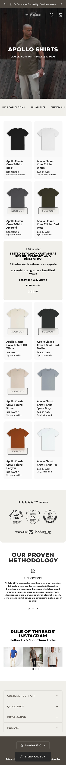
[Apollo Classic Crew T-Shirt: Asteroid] (18, 199)
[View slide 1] (29, 608)
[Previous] (5, 4)
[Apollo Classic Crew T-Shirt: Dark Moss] (48, 199)
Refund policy (11, 759)
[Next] (61, 4)
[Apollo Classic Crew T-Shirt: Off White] (18, 319)
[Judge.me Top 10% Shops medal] (50, 517)
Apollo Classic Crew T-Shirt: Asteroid (14, 224)
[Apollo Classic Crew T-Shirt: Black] (18, 139)
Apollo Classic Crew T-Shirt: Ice (47, 462)
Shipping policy (54, 759)
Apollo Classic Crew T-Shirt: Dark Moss (48, 224)
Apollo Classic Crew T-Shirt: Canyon (14, 464)
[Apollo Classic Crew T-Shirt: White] (48, 139)
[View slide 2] (33, 608)
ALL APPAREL (38, 107)
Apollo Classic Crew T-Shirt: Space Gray (45, 405)
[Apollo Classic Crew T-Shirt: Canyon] (18, 439)
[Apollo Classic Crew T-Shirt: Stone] (18, 379)
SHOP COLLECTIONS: (13, 107)
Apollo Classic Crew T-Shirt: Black (14, 164)
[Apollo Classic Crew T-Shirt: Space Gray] (48, 379)
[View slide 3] (37, 608)
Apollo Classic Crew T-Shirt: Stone (14, 405)
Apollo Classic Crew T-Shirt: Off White (16, 345)
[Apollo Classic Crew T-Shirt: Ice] (48, 439)
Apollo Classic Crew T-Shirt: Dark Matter (48, 345)
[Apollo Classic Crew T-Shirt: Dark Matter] (48, 319)
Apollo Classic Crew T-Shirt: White (45, 164)
